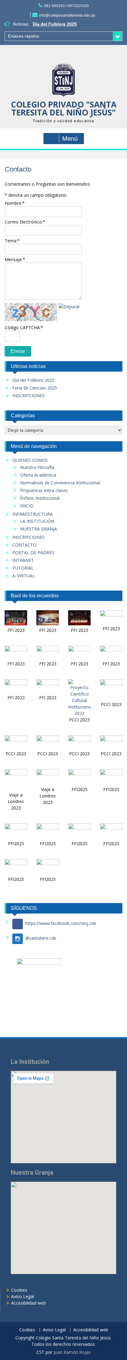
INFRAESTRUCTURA (32, 514)
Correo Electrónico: (25, 222)
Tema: (12, 241)
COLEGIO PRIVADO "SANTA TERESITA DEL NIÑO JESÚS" (64, 108)
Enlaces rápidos (23, 36)
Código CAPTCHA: (24, 327)
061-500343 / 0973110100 (66, 6)
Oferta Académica (38, 475)
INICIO (26, 506)
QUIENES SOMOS (30, 460)
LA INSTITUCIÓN (37, 521)
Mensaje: (15, 259)
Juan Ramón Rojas (72, 1352)
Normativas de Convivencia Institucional (60, 483)
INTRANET (23, 560)
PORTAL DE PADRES (33, 552)
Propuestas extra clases (44, 490)
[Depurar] (69, 306)
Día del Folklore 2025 (55, 24)
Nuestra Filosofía (37, 467)
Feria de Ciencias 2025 (34, 388)
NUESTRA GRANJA (38, 529)
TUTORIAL (23, 568)
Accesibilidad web (28, 1303)
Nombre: (15, 203)
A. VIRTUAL (23, 576)
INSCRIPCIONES (28, 395)
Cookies (19, 1290)
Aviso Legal (22, 1296)
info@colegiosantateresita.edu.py (67, 15)
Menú (70, 138)
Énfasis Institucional (39, 498)
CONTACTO (24, 545)
